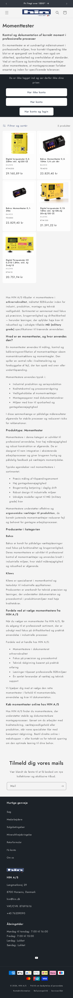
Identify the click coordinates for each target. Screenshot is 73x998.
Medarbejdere (14, 819)
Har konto (36, 102)
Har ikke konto (36, 92)
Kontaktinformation (21, 990)
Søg (9, 812)
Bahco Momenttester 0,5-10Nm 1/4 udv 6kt (52, 160)
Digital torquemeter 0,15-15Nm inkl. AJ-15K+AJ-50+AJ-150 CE (52, 211)
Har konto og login (36, 111)
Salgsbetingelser (16, 827)
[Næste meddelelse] (66, 3)
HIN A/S (22, 985)
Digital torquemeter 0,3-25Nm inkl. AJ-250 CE (18, 160)
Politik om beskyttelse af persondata (46, 985)
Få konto (11, 850)
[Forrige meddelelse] (6, 3)
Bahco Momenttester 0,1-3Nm (18, 209)
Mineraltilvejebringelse (19, 834)
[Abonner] (62, 786)
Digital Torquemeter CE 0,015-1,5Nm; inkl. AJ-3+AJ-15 (17, 263)
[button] (7, 12)
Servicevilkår (57, 990)
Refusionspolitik (41, 990)
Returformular (14, 842)
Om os (10, 857)
